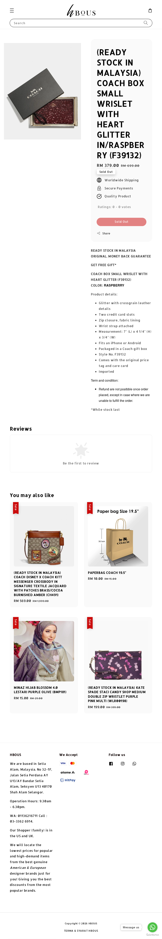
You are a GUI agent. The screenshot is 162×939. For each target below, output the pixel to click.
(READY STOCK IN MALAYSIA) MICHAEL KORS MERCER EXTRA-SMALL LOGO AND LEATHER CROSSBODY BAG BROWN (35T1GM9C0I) (36, 928)
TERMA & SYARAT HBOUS (81, 930)
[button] (12, 10)
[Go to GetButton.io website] (152, 935)
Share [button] (106, 233)
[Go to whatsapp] (152, 927)
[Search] (145, 23)
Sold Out (121, 222)
